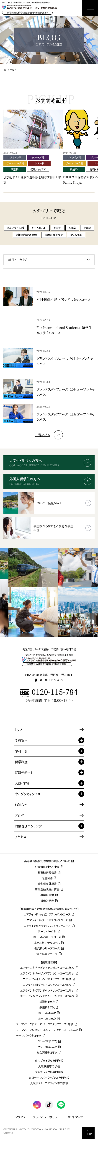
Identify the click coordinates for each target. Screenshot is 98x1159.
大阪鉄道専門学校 (49, 1066)
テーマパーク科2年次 (28, 1035)
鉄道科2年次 (47, 1007)
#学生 (57, 228)
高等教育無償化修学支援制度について (47, 861)
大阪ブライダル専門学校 (49, 1072)
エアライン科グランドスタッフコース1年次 (47, 979)
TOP (88, 1134)
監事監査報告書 (47, 872)
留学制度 (21, 761)
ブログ (19, 815)
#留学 (87, 228)
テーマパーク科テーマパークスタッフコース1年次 (44, 1024)
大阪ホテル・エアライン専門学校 (49, 1083)
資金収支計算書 (47, 883)
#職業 (72, 228)
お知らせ (21, 804)
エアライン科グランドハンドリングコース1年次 (47, 990)
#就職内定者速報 (26, 235)
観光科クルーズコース (47, 948)
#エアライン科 (15, 228)
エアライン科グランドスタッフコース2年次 (47, 984)
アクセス (20, 836)
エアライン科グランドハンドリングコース (47, 925)
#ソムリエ (76, 235)
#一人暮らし (39, 228)
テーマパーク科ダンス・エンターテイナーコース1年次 (47, 1029)
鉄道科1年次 (47, 1001)
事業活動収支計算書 (47, 889)
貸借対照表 (47, 900)
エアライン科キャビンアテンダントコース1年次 (47, 967)
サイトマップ (75, 1117)
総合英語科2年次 (47, 1052)
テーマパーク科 (47, 931)
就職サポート (24, 772)
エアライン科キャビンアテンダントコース (47, 914)
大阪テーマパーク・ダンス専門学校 (49, 1077)
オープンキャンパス (27, 794)
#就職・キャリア (54, 235)
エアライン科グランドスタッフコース (47, 920)
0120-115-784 (55, 692)
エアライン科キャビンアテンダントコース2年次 (47, 973)
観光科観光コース (47, 954)
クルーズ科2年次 (47, 1047)
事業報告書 (47, 895)
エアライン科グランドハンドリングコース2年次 (47, 995)
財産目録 (47, 878)
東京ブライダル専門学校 (49, 1060)
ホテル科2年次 (47, 1018)
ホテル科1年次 (47, 1013)
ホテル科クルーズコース (47, 936)
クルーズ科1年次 (47, 1041)
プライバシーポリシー (46, 1117)
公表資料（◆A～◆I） (47, 866)
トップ (18, 729)
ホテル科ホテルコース (47, 942)
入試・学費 (22, 783)
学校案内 (21, 740)
